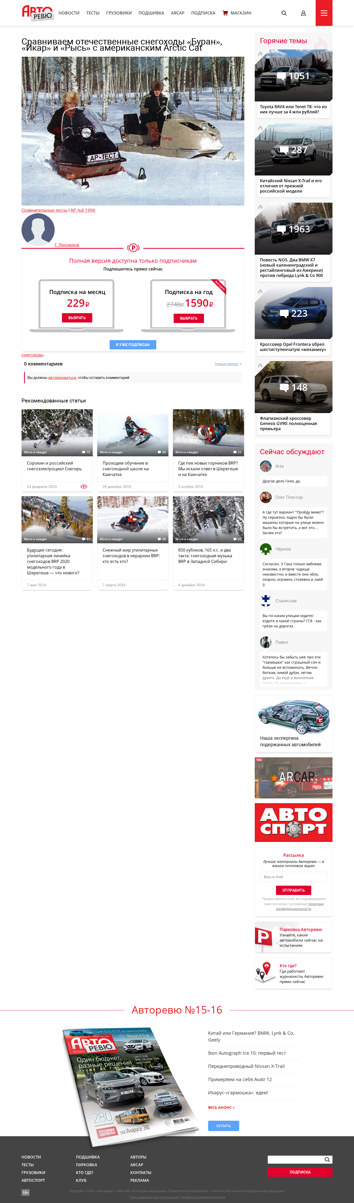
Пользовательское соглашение (154, 1197)
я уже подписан (133, 345)
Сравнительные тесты (44, 210)
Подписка (203, 13)
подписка (300, 1172)
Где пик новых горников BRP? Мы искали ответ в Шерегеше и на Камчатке (208, 468)
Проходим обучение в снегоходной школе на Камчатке (126, 468)
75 (88, 452)
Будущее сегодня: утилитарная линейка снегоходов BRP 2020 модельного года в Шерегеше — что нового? (53, 561)
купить (223, 1125)
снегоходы (33, 354)
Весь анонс (220, 1107)
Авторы (138, 1157)
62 (240, 539)
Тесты (93, 13)
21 (240, 452)
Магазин (241, 13)
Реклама (139, 1180)
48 (164, 539)
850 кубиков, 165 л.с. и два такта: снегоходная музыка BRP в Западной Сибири (205, 555)
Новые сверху (226, 364)
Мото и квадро (35, 452)
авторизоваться (62, 378)
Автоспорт (33, 1180)
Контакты (140, 1172)
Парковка (86, 1164)
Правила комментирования (203, 1197)
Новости (69, 13)
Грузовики (119, 13)
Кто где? (84, 1172)
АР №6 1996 (82, 210)
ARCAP (178, 13)
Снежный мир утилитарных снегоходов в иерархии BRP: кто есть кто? (131, 555)
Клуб (81, 1180)
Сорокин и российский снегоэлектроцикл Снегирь (54, 466)
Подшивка (151, 13)
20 (164, 452)
